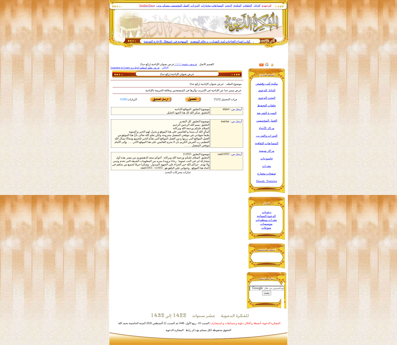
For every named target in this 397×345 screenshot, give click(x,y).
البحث (228, 5)
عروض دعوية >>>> (185, 64)
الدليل (256, 5)
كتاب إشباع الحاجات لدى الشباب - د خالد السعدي (230, 41)
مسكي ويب (163, 5)
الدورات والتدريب (267, 135)
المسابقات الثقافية (266, 143)
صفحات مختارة (266, 173)
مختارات (206, 5)
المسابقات (217, 5)
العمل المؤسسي (179, 5)
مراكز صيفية (266, 151)
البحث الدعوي (266, 98)
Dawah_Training (266, 181)
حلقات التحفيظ (266, 105)
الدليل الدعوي (266, 90)
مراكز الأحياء (266, 128)
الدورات (195, 5)
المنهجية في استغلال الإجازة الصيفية (175, 41)
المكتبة (237, 5)
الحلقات (247, 5)
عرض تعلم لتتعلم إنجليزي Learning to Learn (135, 67)
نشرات (266, 166)
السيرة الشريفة (267, 113)
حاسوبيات (267, 158)
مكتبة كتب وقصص (266, 83)
